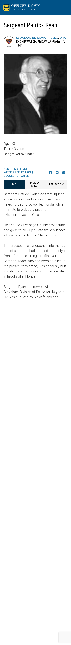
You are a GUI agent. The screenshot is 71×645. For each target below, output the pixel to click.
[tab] (14, 184)
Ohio (63, 37)
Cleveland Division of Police (37, 37)
